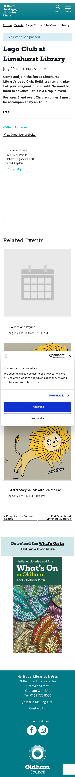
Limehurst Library (16, 150)
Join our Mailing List (37, 702)
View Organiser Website (19, 134)
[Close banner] (70, 356)
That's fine (37, 406)
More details (56, 395)
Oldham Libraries (15, 127)
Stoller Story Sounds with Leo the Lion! (35, 490)
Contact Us (37, 708)
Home (7, 25)
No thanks (37, 418)
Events (19, 25)
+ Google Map (13, 169)
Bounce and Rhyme (22, 327)
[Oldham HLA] (9, 12)
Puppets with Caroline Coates (19, 517)
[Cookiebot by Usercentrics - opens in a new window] (49, 356)
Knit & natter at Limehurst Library (59, 517)
